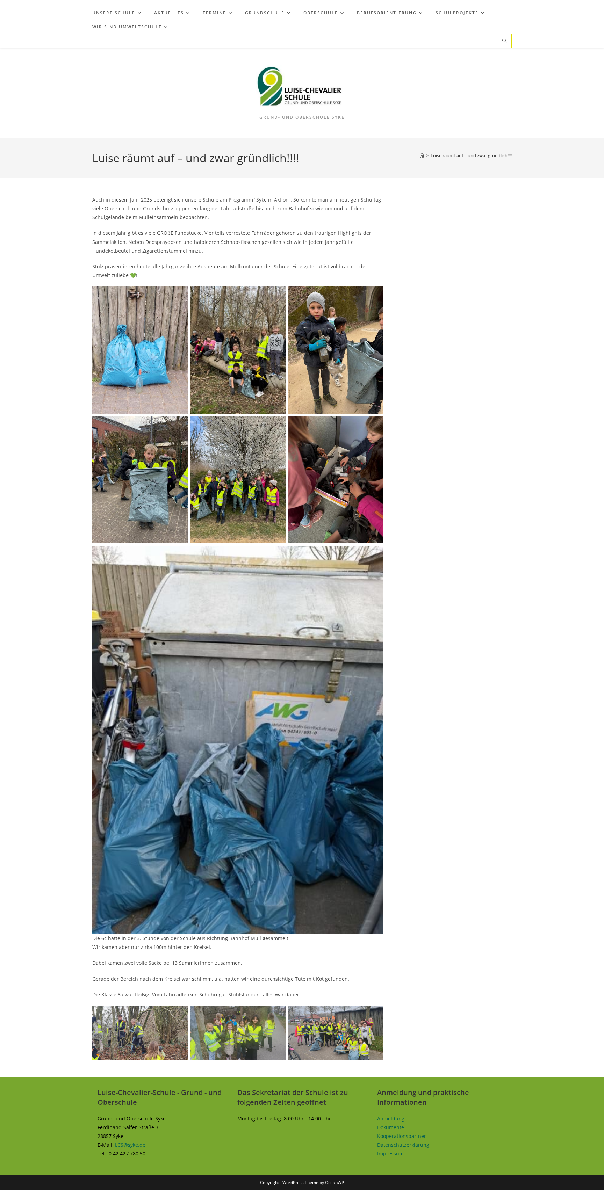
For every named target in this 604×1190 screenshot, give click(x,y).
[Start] (421, 155)
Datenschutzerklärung (403, 1144)
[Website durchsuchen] (504, 41)
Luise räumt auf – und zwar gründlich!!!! (471, 155)
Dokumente (390, 1127)
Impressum (390, 1153)
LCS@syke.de (130, 1144)
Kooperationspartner (401, 1136)
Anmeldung (390, 1118)
